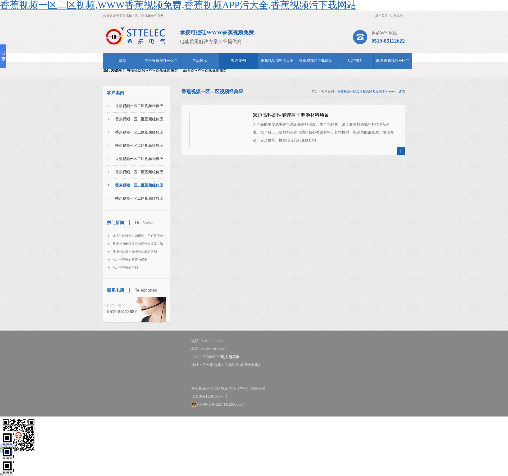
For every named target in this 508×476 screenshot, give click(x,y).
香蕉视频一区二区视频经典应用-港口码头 (139, 121)
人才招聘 (354, 61)
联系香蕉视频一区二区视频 (393, 64)
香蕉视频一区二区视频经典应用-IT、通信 (139, 187)
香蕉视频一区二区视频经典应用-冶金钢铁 (139, 174)
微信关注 (381, 16)
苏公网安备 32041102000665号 (221, 404)
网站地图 (6, 474)
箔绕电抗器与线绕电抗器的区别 (134, 252)
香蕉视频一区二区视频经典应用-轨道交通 (139, 148)
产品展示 (199, 61)
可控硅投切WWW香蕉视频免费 (152, 70)
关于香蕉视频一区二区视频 (161, 64)
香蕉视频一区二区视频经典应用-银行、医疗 (139, 200)
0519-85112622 (388, 41)
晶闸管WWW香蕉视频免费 (205, 70)
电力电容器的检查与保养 (129, 260)
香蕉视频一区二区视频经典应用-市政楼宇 (139, 134)
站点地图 (396, 16)
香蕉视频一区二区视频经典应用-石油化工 (139, 161)
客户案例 (238, 61)
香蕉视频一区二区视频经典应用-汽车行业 (139, 108)
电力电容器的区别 (125, 267)
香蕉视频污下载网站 (315, 61)
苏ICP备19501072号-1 (209, 397)
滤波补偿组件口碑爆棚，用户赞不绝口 (137, 237)
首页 (122, 61)
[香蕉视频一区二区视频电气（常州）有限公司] (135, 36)
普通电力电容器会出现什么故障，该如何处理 (137, 245)
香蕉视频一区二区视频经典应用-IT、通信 (371, 91)
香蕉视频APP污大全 (277, 61)
